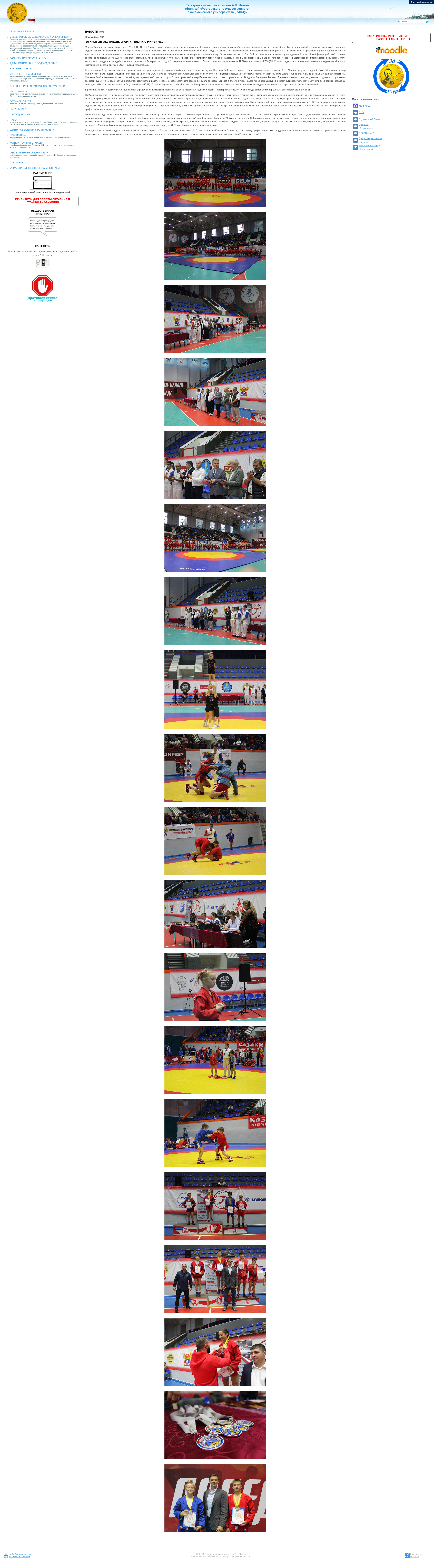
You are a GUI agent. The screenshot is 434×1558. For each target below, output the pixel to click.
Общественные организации (29, 152)
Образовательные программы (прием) (35, 168)
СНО (361, 112)
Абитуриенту (18, 91)
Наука (13, 119)
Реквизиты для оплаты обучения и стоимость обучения (42, 201)
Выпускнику (18, 109)
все (101, 32)
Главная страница (22, 31)
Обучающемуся (20, 101)
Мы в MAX (364, 106)
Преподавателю (20, 114)
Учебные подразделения (26, 74)
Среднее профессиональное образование (38, 86)
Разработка (416, 1555)
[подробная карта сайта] (5, 1555)
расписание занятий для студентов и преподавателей (42, 182)
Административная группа (28, 57)
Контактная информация (27, 142)
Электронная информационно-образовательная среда (391, 38)
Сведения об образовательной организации (39, 36)
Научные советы (21, 68)
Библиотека (18, 135)
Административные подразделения (33, 63)
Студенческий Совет (369, 119)
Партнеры (16, 162)
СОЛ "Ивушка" (366, 133)
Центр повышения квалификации (32, 129)
